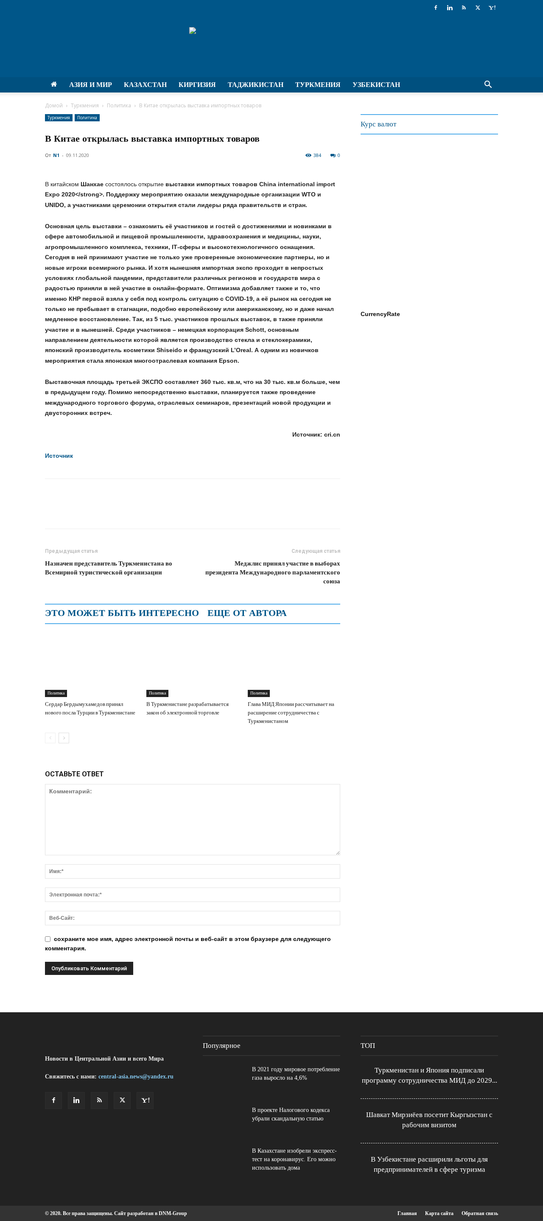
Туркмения (318, 84)
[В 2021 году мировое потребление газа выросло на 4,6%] (224, 1080)
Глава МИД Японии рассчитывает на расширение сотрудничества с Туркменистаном (291, 712)
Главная (407, 1213)
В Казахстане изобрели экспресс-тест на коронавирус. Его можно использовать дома (294, 1159)
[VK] (131, 511)
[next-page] (64, 738)
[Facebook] (435, 7)
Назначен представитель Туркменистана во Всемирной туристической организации (108, 567)
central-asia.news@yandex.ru (136, 1076)
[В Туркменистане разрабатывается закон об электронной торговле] (192, 665)
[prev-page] (50, 738)
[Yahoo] (491, 7)
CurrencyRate (380, 314)
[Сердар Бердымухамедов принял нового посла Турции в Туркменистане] (91, 665)
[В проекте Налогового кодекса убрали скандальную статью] (224, 1121)
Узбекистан (376, 84)
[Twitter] (477, 7)
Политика (119, 105)
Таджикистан (255, 84)
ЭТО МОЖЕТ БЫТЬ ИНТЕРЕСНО (122, 613)
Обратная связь (480, 1213)
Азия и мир (90, 84)
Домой (54, 105)
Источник (59, 455)
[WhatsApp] (92, 511)
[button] (488, 85)
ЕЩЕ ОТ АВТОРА (247, 613)
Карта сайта (439, 1213)
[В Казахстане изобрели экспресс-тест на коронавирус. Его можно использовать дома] (224, 1161)
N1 (56, 155)
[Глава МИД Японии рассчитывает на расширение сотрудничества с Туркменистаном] (294, 665)
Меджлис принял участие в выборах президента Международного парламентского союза (272, 572)
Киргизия (197, 84)
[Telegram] (112, 511)
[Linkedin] (449, 7)
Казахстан (145, 84)
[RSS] (463, 7)
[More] (151, 511)
